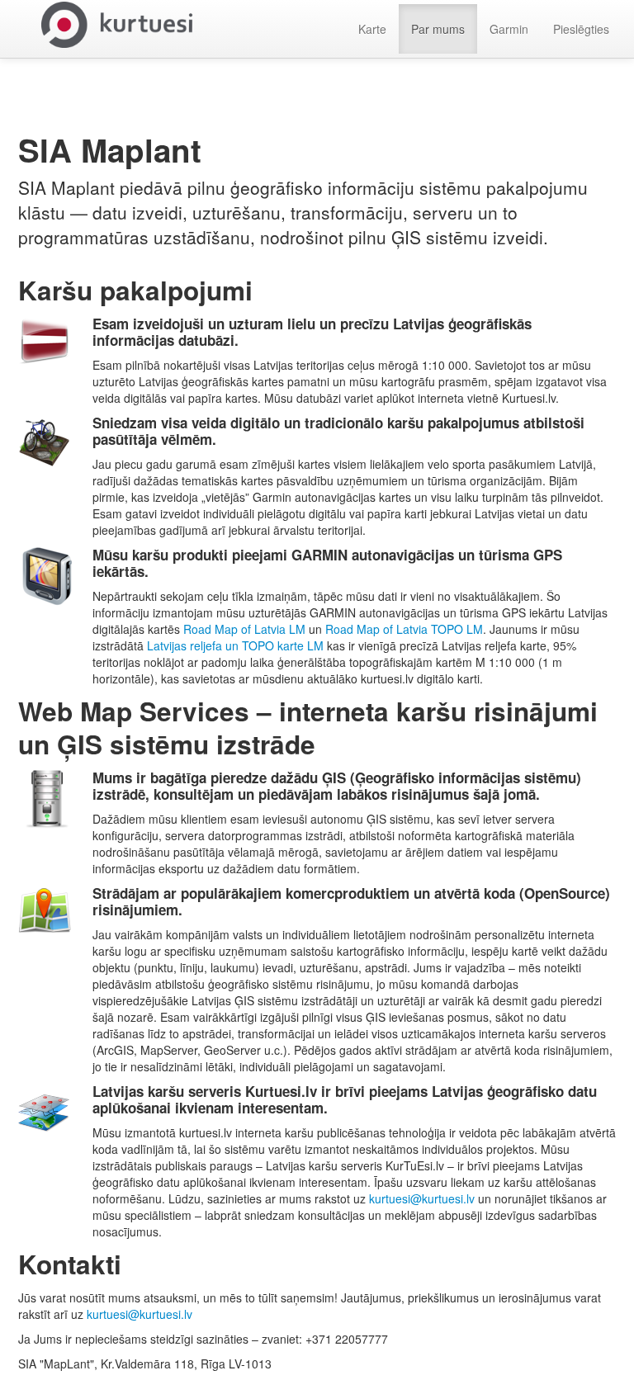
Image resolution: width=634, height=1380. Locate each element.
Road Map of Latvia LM (244, 629)
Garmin (509, 29)
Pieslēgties (581, 29)
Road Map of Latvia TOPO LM (404, 629)
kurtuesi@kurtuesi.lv (422, 1198)
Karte (372, 29)
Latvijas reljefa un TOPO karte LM (235, 645)
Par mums (438, 29)
